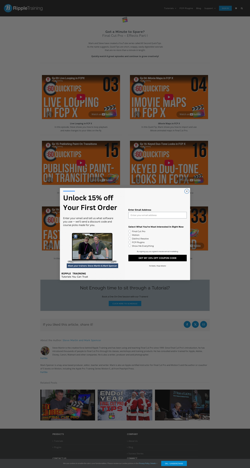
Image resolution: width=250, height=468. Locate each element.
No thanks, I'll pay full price (157, 266)
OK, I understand (174, 463)
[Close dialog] (187, 191)
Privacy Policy (144, 463)
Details (153, 463)
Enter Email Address (139, 210)
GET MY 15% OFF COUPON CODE (158, 258)
